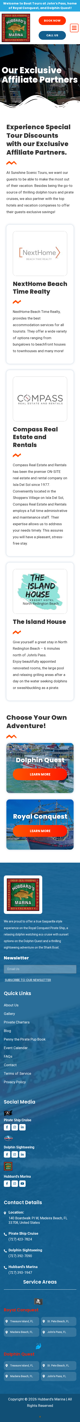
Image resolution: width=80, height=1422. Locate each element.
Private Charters (17, 1022)
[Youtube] (22, 1183)
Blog (7, 1031)
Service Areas (40, 1282)
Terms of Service (17, 1073)
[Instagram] (15, 1127)
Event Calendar (16, 1048)
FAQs (8, 1056)
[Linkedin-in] (22, 1127)
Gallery (9, 1014)
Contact (10, 1065)
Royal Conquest (40, 816)
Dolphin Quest (19, 1354)
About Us (11, 1005)
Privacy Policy (15, 1082)
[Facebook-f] (7, 1127)
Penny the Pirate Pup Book (24, 1039)
